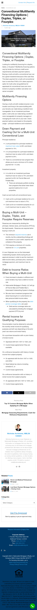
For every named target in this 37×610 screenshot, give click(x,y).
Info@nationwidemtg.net (20, 545)
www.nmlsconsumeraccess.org (18, 562)
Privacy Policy (14, 564)
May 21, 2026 (14, 491)
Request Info (31, 2)
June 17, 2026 (14, 484)
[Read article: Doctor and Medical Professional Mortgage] (5, 481)
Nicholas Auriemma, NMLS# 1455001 (14, 25)
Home (3, 8)
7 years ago (7, 28)
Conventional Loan (11, 8)
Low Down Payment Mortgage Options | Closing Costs (22, 488)
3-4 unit (16, 247)
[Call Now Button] (32, 606)
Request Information (14, 529)
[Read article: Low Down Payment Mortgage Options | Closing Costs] (5, 489)
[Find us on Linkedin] (4, 550)
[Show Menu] (2, 2)
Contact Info (22, 2)
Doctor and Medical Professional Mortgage (21, 481)
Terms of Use (23, 564)
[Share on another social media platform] (30, 392)
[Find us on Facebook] (1, 550)
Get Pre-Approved (18, 512)
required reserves (21, 235)
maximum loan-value (13, 146)
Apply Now (25, 529)
